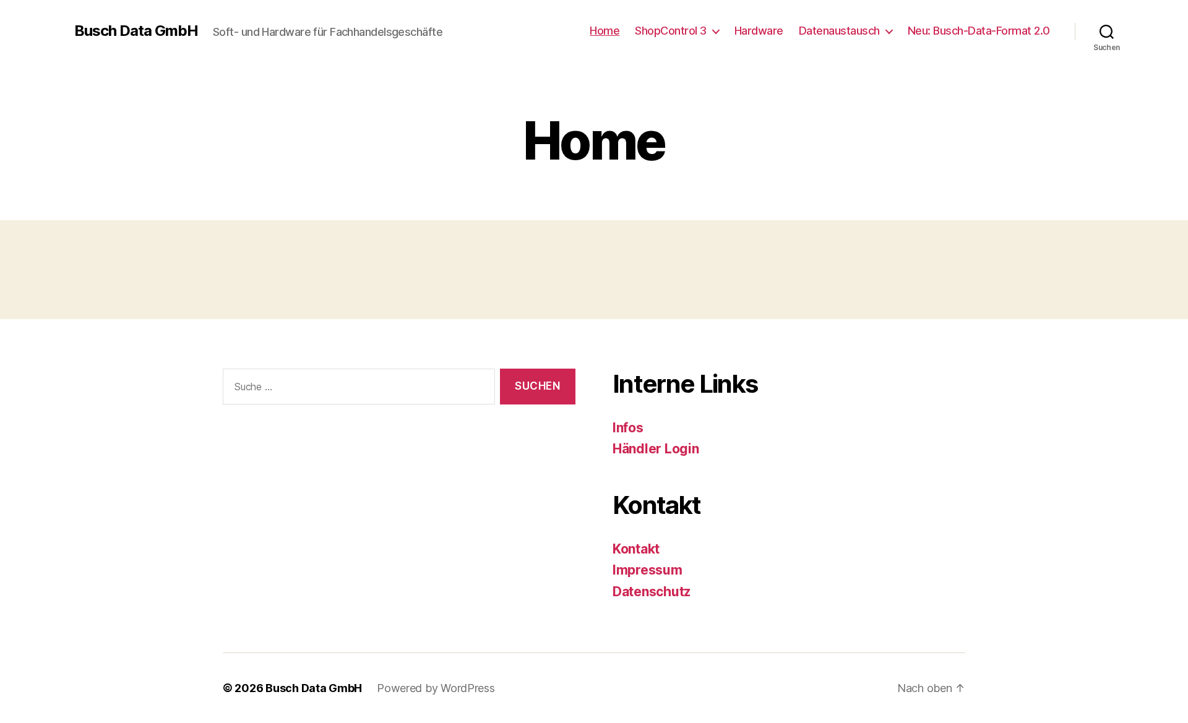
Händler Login (656, 448)
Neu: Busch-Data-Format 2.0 (979, 30)
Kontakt (636, 549)
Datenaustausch (839, 30)
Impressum (647, 570)
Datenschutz (652, 591)
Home (604, 30)
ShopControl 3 (671, 30)
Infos (628, 427)
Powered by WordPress (436, 688)
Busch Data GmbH (136, 31)
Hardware (758, 30)
